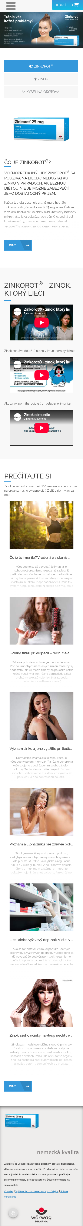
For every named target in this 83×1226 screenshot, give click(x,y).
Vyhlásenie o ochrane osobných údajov (37, 1191)
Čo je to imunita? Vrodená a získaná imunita (45, 557)
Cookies (8, 1191)
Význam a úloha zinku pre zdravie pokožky (44, 844)
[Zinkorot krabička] (22, 1121)
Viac (12, 245)
